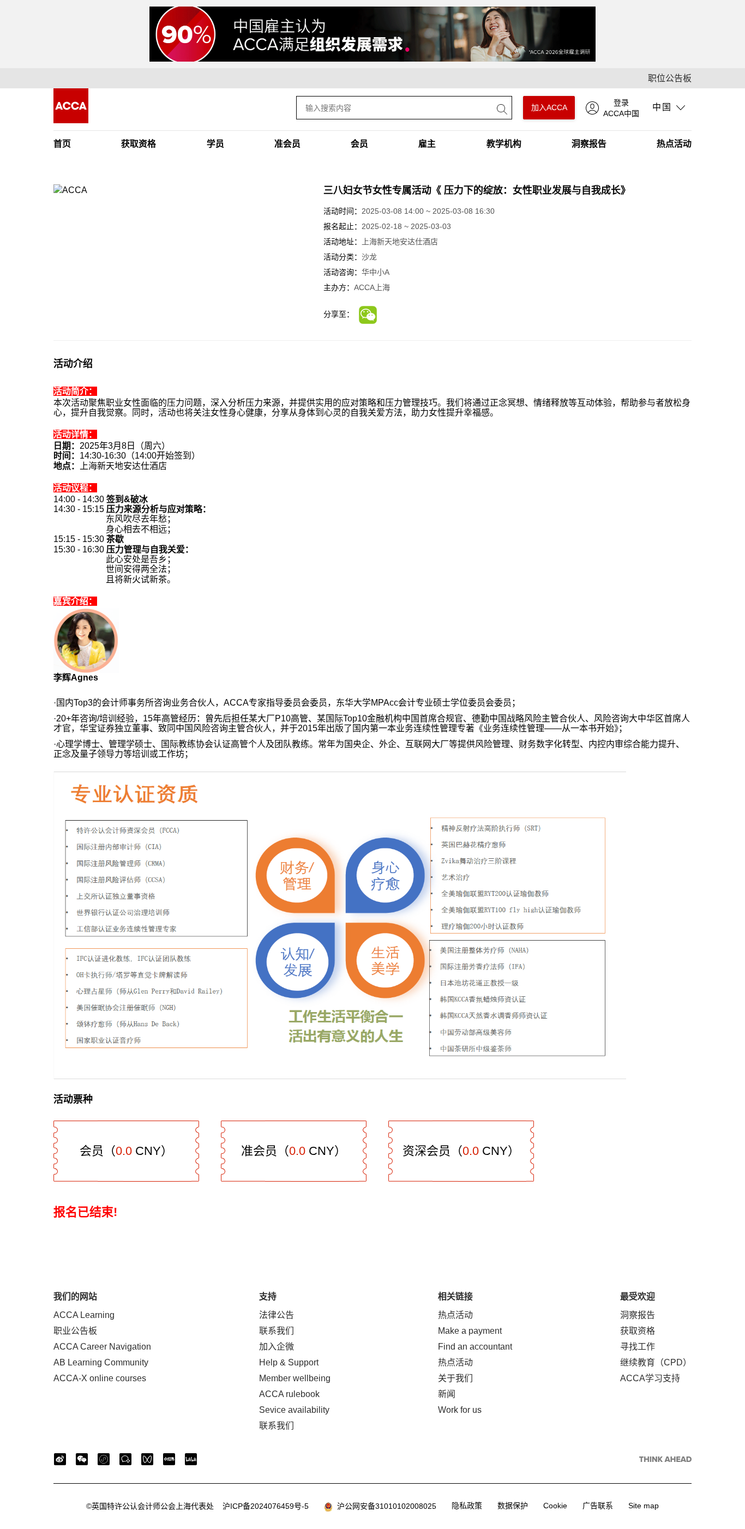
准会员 (287, 143)
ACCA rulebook (289, 1394)
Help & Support (289, 1362)
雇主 (427, 143)
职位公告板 (670, 78)
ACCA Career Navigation (102, 1346)
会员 (359, 143)
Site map (643, 1505)
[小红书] (169, 1459)
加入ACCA (549, 107)
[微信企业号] (125, 1459)
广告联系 (597, 1505)
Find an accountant (475, 1346)
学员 (215, 143)
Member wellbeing (295, 1378)
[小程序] (103, 1459)
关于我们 (455, 1378)
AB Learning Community (100, 1362)
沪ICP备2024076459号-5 (197, 1506)
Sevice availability (294, 1409)
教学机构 (503, 143)
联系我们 (276, 1330)
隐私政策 (467, 1505)
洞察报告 (589, 143)
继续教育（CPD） (656, 1362)
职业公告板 (75, 1330)
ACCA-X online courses (99, 1378)
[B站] (190, 1459)
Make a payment (470, 1330)
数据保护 (512, 1505)
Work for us (460, 1409)
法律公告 (276, 1315)
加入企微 (276, 1346)
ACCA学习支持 (650, 1378)
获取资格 (138, 143)
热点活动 (674, 143)
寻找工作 (637, 1346)
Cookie (555, 1505)
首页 (62, 143)
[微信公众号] (81, 1459)
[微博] (60, 1459)
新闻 (446, 1394)
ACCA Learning (84, 1315)
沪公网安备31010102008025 (384, 1506)
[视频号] (147, 1459)
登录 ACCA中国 (621, 108)
